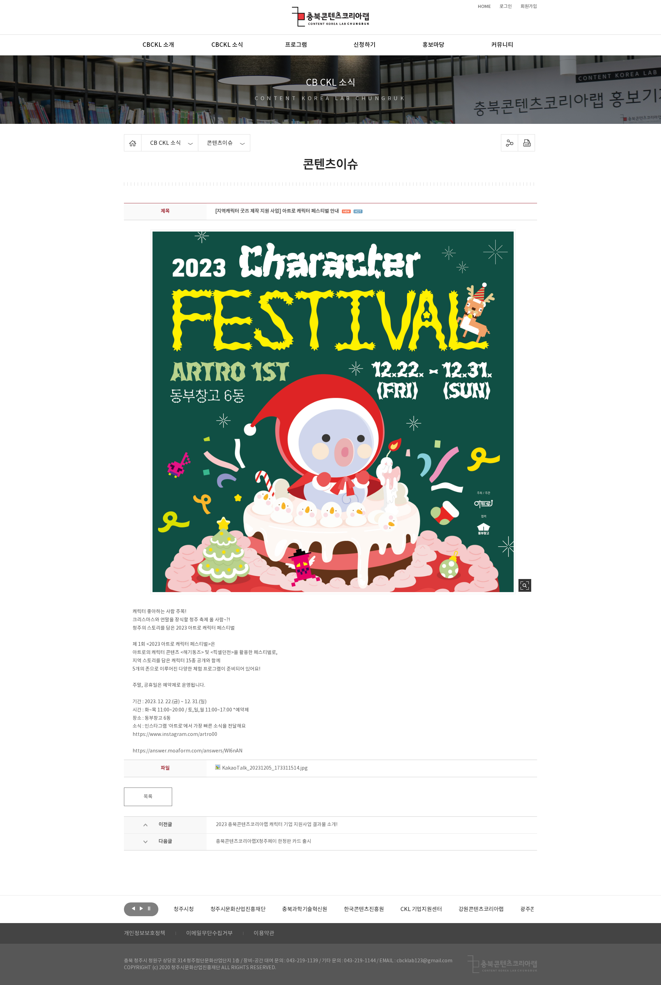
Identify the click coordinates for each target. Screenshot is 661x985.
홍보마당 (433, 45)
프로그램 (296, 45)
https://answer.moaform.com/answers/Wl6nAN (187, 751)
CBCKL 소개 (158, 45)
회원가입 (529, 6)
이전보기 (133, 908)
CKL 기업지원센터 (421, 909)
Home (125, 138)
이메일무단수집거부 (209, 933)
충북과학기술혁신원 (304, 909)
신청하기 (365, 45)
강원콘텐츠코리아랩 (481, 909)
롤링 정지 (149, 908)
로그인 (506, 6)
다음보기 (141, 908)
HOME (484, 6)
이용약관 (264, 933)
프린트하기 (526, 142)
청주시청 (183, 909)
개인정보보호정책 (144, 933)
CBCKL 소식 (227, 45)
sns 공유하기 (510, 142)
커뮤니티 (502, 45)
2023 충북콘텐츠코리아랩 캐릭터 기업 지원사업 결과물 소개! (276, 824)
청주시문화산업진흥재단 (238, 909)
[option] (183, 909)
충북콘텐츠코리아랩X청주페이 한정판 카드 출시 (263, 841)
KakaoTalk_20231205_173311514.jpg (265, 768)
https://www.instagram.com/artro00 (175, 734)
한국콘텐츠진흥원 (364, 909)
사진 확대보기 (525, 585)
